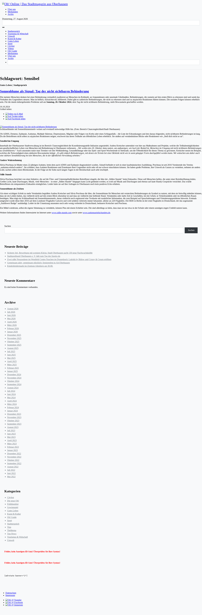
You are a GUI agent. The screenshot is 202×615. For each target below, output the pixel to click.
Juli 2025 (11, 351)
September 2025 (14, 345)
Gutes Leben (13, 41)
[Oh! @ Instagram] (14, 605)
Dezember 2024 (14, 374)
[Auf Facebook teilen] (15, 119)
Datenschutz (10, 593)
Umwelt (11, 36)
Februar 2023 (13, 447)
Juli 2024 (11, 391)
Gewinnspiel (12, 507)
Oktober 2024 (13, 381)
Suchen (7, 226)
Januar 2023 (12, 450)
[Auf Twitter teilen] (14, 116)
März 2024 (12, 404)
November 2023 (14, 417)
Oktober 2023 (13, 420)
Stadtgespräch (14, 31)
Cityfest (11, 46)
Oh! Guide (12, 51)
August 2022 (12, 467)
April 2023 (12, 440)
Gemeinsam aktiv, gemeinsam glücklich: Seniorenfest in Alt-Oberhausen (38, 263)
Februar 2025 (13, 368)
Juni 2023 (11, 434)
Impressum (10, 595)
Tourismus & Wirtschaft (18, 34)
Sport (10, 43)
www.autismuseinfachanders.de (96, 212)
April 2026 (12, 322)
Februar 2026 (13, 328)
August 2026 (12, 309)
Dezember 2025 (14, 335)
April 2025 (12, 361)
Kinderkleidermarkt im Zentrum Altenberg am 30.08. (30, 266)
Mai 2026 (11, 318)
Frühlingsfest (12, 504)
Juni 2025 (11, 355)
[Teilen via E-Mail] (14, 114)
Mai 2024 (11, 397)
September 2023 (14, 424)
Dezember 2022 (14, 453)
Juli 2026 (11, 312)
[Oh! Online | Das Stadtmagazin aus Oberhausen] (35, 4)
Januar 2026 (12, 332)
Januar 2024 (12, 411)
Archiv (11, 14)
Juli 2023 (11, 430)
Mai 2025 (11, 358)
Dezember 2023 (14, 414)
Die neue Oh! (13, 501)
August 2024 (12, 388)
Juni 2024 (11, 394)
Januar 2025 (12, 371)
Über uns (12, 9)
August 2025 (12, 348)
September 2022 (14, 463)
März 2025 (12, 364)
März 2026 (12, 325)
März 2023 (12, 444)
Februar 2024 (13, 407)
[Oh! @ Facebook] (14, 602)
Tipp (9, 527)
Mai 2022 (11, 476)
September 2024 (14, 384)
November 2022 (14, 457)
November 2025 (14, 338)
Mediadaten (13, 12)
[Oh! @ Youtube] (13, 600)
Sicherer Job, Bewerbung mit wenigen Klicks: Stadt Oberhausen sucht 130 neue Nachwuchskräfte (49, 253)
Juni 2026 (11, 315)
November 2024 (14, 378)
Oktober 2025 (13, 341)
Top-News (11, 534)
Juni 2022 (11, 473)
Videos (11, 48)
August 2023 (12, 427)
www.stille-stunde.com (62, 212)
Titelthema (11, 530)
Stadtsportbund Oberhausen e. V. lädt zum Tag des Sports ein (33, 256)
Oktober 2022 (13, 460)
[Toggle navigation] (3, 27)
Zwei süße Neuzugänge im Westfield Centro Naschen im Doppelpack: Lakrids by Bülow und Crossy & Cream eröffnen (59, 259)
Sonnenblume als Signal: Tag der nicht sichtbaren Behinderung (44, 91)
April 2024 (12, 401)
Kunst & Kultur (14, 38)
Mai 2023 (11, 437)
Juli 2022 (11, 470)
